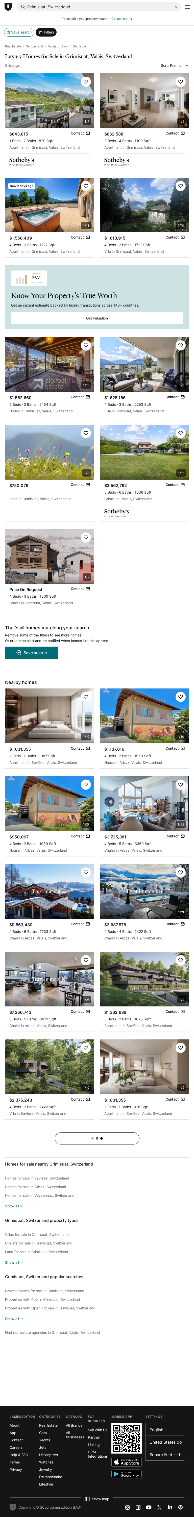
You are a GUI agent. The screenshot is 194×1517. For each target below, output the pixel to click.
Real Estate (13, 46)
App (13, 1432)
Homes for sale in (37, 1178)
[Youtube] (149, 1507)
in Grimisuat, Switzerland (42, 1299)
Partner (94, 1437)
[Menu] (187, 7)
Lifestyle (46, 1484)
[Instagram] (127, 1507)
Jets (42, 1447)
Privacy (16, 1469)
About (14, 1425)
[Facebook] (138, 1507)
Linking (94, 1444)
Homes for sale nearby (49, 1164)
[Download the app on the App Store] (126, 1462)
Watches (46, 1462)
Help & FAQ (19, 1455)
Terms (15, 1462)
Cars (43, 1432)
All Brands (74, 1425)
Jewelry (45, 1469)
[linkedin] (170, 1507)
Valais (52, 46)
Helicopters (48, 1455)
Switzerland (34, 46)
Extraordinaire (50, 1477)
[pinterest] (180, 1507)
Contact (16, 1440)
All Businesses (75, 1434)
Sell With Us (97, 1430)
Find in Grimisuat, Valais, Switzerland (52, 1332)
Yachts (44, 1440)
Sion (64, 46)
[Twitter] (159, 1507)
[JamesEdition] (8, 7)
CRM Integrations (98, 1454)
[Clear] (176, 6)
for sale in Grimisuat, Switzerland (37, 1234)
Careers (16, 1447)
